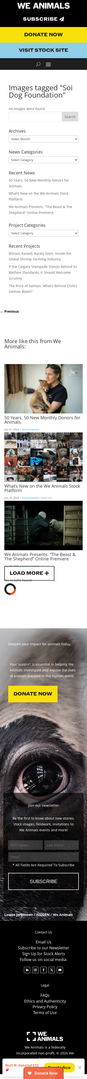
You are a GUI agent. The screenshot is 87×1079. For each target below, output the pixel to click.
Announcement (30, 429)
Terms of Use (45, 1012)
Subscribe (40, 19)
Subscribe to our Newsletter (43, 948)
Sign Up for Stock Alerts (43, 953)
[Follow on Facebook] (43, 970)
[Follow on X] (52, 970)
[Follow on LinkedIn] (27, 970)
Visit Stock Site (43, 50)
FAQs (45, 995)
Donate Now (43, 35)
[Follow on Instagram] (35, 970)
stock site (46, 497)
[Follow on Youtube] (60, 970)
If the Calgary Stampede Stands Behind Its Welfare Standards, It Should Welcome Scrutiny (43, 272)
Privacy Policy (45, 1006)
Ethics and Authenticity (45, 1001)
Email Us (43, 942)
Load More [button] (26, 573)
